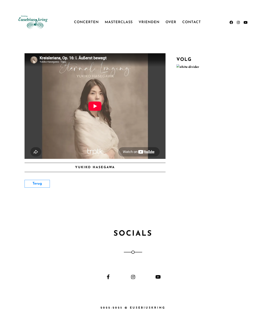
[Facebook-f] (108, 276)
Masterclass (119, 22)
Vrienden (149, 22)
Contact (191, 22)
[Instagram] (238, 22)
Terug (37, 183)
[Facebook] (231, 22)
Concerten (86, 22)
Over (171, 22)
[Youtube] (245, 22)
